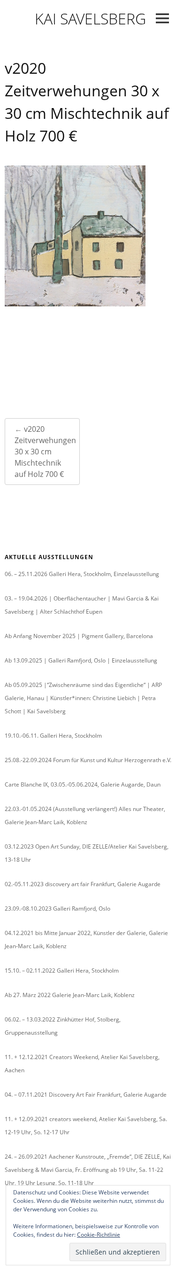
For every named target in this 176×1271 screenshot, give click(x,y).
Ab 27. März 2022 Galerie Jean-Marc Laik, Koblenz (70, 995)
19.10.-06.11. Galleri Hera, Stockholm (53, 736)
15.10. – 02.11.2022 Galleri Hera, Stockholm (62, 971)
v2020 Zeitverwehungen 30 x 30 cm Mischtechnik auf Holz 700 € (45, 451)
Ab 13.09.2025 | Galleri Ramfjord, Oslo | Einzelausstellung (81, 660)
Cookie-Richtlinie (98, 1235)
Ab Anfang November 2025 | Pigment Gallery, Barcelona (79, 636)
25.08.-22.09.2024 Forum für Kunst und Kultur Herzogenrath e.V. (88, 760)
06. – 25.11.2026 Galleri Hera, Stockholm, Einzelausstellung (82, 574)
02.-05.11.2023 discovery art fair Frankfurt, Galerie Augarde (83, 884)
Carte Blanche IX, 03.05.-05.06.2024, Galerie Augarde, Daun (83, 784)
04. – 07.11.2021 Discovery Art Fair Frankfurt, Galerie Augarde (86, 1095)
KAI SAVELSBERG (90, 18)
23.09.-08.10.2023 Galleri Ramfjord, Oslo (57, 908)
